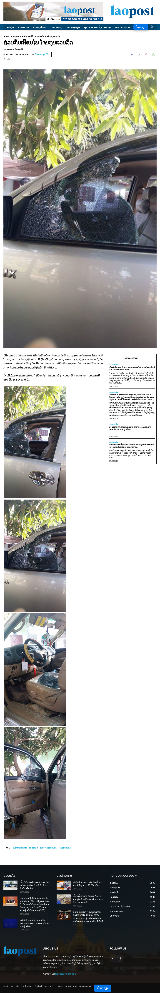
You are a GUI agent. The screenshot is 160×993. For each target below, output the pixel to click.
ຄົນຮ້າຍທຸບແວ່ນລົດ (19, 848)
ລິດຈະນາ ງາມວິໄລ (42, 54)
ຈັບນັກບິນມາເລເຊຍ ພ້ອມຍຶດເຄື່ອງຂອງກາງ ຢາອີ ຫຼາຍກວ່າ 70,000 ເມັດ (88, 884)
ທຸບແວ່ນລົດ (33, 848)
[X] (139, 54)
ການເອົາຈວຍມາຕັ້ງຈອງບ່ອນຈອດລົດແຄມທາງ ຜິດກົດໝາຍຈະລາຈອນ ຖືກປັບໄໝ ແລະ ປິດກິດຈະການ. (131, 445)
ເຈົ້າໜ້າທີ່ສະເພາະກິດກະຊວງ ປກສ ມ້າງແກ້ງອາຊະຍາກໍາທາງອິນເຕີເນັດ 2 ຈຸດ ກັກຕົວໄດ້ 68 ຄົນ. (132, 368)
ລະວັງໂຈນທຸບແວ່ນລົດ (48, 848)
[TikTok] (113, 958)
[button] (152, 27)
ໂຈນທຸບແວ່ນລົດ (64, 848)
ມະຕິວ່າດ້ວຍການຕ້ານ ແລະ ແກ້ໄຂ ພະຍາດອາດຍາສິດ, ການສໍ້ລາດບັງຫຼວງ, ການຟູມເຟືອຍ (130, 428)
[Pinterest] (146, 54)
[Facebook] (132, 54)
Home (6, 36)
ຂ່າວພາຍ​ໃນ (113, 365)
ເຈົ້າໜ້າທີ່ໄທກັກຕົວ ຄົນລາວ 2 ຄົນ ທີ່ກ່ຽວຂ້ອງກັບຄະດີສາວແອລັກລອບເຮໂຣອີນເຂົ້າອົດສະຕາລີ (88, 899)
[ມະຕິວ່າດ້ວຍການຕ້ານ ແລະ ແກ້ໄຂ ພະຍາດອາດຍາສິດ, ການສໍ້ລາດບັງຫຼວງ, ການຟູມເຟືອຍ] (10, 923)
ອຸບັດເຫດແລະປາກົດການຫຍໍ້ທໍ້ (22, 36)
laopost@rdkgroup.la (65, 973)
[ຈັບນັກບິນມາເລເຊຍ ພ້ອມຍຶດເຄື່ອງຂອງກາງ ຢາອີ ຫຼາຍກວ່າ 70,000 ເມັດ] (64, 885)
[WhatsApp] (153, 54)
